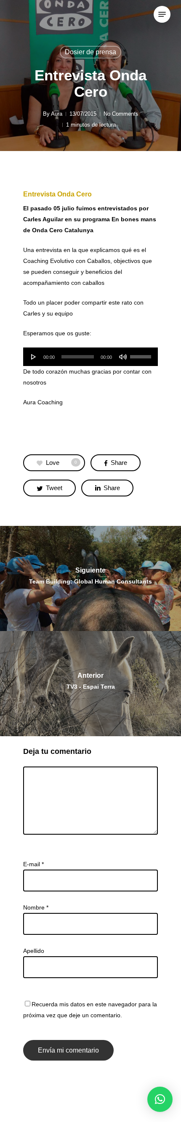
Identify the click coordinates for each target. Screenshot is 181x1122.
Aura (56, 114)
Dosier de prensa (90, 52)
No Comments (121, 114)
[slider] (142, 353)
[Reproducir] (33, 357)
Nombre (35, 907)
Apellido (33, 950)
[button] (160, 1099)
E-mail (33, 864)
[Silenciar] (123, 357)
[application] (90, 356)
